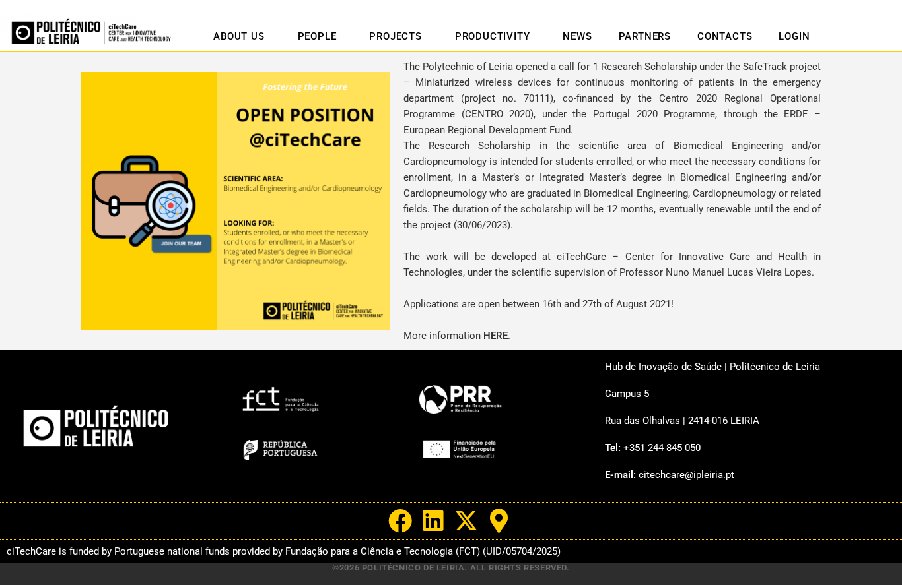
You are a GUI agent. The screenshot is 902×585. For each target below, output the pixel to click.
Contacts (724, 36)
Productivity (492, 36)
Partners (645, 36)
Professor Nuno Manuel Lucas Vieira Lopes (715, 272)
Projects (395, 36)
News (577, 36)
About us (238, 36)
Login (794, 36)
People (317, 36)
